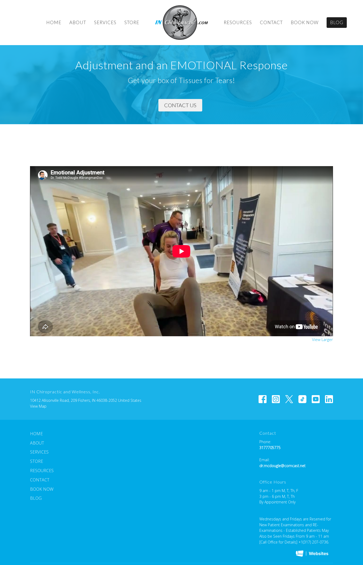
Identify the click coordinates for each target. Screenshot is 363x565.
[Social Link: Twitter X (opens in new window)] (289, 399)
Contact (271, 22)
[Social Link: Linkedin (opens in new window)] (329, 399)
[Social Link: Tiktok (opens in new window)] (302, 399)
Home (53, 22)
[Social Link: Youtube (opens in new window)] (316, 399)
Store (131, 22)
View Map (38, 406)
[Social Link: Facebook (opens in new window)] (263, 399)
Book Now (305, 22)
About (77, 22)
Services (105, 22)
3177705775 (270, 447)
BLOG (336, 22)
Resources (238, 22)
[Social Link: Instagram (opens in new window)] (276, 399)
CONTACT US (180, 105)
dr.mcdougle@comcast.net (282, 465)
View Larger (322, 339)
